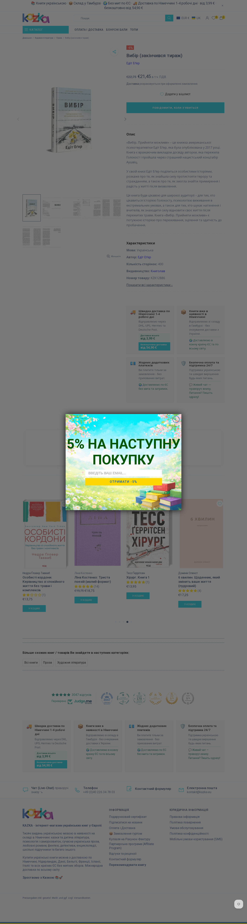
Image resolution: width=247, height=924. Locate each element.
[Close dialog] (176, 419)
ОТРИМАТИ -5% (123, 482)
